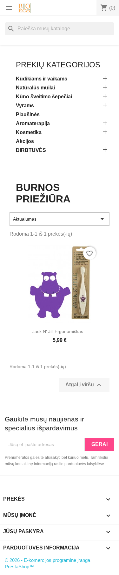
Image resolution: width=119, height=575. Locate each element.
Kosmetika (29, 132)
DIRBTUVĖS (31, 150)
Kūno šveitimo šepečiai (44, 96)
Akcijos (25, 141)
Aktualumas (59, 219)
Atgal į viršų (84, 385)
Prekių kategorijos (58, 64)
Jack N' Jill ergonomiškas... (59, 331)
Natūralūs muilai (35, 87)
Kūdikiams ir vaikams (41, 78)
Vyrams (25, 105)
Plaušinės (28, 114)
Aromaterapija (33, 123)
